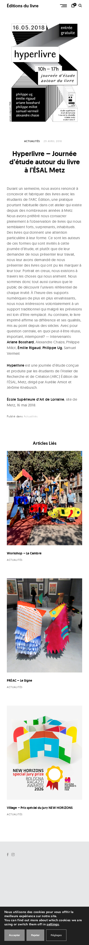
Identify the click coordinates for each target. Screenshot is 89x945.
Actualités (32, 141)
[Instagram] (13, 854)
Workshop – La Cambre (24, 553)
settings (53, 924)
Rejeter (35, 935)
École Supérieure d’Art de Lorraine (35, 399)
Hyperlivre (15, 365)
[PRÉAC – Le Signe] (44, 625)
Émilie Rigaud (29, 347)
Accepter (14, 935)
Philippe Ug (52, 347)
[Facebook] (7, 854)
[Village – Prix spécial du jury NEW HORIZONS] (44, 753)
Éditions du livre (23, 6)
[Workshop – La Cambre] (44, 498)
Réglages (56, 935)
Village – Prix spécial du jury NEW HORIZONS (40, 808)
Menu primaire (63, 5)
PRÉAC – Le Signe (19, 680)
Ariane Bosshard (20, 342)
